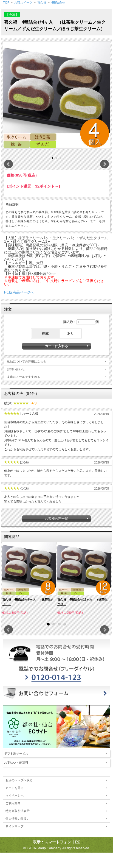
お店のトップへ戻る (19, 780)
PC (77, 842)
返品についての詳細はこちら (26, 361)
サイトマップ (14, 826)
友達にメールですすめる (23, 376)
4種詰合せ (58, 2)
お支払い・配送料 (16, 762)
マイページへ (14, 795)
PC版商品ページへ (19, 292)
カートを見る (14, 787)
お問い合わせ (16, 369)
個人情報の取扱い (17, 818)
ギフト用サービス (16, 753)
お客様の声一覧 (56, 519)
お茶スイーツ (23, 2)
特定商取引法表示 (17, 811)
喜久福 (41, 2)
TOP (6, 2)
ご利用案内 (13, 803)
